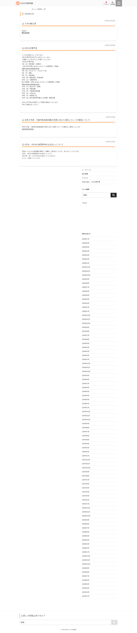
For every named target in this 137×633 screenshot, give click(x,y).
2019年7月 (85, 576)
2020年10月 (86, 516)
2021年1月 (85, 504)
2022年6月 (85, 436)
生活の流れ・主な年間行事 (91, 182)
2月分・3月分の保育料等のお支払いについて (44, 144)
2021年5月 (85, 488)
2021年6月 (85, 484)
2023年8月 (85, 379)
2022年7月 (85, 431)
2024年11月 (86, 319)
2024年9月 (85, 327)
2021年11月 (86, 464)
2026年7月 (85, 239)
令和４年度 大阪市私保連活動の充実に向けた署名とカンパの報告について (57, 120)
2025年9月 (85, 279)
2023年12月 (86, 363)
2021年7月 (85, 480)
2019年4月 (85, 588)
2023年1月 (85, 407)
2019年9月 (85, 568)
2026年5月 (85, 247)
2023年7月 (85, 383)
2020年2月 (85, 548)
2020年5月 (85, 536)
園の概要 (85, 174)
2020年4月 (85, 540)
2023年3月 (85, 399)
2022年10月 (86, 419)
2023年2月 (85, 403)
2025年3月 (85, 303)
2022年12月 (86, 411)
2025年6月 (85, 291)
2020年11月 (86, 512)
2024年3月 (85, 351)
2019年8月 (85, 572)
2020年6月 (85, 532)
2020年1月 (85, 552)
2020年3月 (85, 544)
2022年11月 (86, 415)
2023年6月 (85, 387)
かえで (24, 30)
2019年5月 (85, 584)
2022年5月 (85, 439)
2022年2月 (85, 452)
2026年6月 (85, 243)
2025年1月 (85, 311)
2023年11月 (86, 367)
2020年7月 (85, 528)
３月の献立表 (30, 24)
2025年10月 (86, 275)
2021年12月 (86, 460)
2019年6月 (85, 580)
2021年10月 (86, 468)
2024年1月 (85, 359)
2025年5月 (85, 295)
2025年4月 (85, 299)
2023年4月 (85, 395)
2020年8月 (85, 524)
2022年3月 (85, 448)
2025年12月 (86, 267)
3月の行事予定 (31, 48)
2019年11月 (86, 560)
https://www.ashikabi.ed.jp (30, 68)
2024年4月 (85, 347)
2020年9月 (85, 520)
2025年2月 (85, 307)
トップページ (86, 170)
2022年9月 (85, 423)
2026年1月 (85, 263)
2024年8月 (85, 331)
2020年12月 (86, 508)
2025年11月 (86, 271)
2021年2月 (85, 500)
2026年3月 (85, 255)
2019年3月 (85, 592)
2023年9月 (85, 375)
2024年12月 (86, 315)
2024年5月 (85, 343)
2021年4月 (85, 492)
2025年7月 (85, 287)
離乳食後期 (25, 33)
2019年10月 (86, 564)
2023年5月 (85, 391)
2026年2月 (85, 259)
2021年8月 (85, 476)
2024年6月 (85, 339)
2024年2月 (85, 355)
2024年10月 (86, 323)
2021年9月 (85, 472)
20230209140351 (28, 129)
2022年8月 (85, 427)
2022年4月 (85, 443)
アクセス (85, 178)
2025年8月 (85, 283)
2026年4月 (85, 251)
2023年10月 (86, 371)
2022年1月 (85, 456)
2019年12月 (86, 556)
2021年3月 (85, 496)
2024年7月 (85, 335)
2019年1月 (85, 596)
